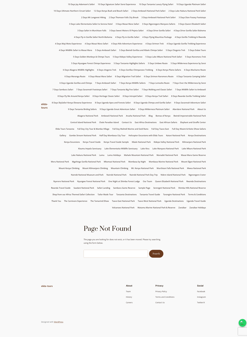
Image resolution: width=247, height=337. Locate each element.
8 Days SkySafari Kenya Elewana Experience (72, 102)
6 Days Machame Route (195, 70)
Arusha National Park (135, 115)
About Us (201, 109)
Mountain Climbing (119, 168)
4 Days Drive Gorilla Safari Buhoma (190, 30)
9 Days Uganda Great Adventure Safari (117, 109)
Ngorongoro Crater (197, 174)
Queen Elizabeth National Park (169, 181)
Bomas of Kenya (163, 115)
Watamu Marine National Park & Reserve (156, 207)
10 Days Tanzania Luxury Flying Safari (156, 4)
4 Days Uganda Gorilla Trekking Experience (186, 43)
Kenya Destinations (197, 135)
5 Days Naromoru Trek (195, 56)
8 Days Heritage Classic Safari (106, 96)
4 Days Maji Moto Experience (68, 43)
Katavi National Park (175, 135)
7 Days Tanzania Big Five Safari (124, 89)
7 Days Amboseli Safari (105, 83)
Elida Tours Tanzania (65, 129)
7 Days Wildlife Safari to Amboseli (190, 89)
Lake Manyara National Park (165, 148)
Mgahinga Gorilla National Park (86, 161)
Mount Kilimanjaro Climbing (95, 168)
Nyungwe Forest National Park (91, 181)
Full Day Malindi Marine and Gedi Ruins (130, 129)
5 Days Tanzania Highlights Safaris (129, 63)
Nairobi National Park (116, 174)
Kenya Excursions (72, 142)
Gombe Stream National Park (82, 135)
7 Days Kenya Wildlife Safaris (132, 83)
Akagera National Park (87, 115)
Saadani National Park (84, 188)
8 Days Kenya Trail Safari (156, 96)
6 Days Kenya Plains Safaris (168, 70)
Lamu (101, 155)
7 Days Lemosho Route (159, 83)
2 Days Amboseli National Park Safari (148, 11)
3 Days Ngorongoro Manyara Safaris (158, 24)
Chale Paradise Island (109, 122)
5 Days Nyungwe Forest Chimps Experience (91, 63)
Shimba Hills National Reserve (192, 188)
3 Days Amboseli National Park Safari (159, 17)
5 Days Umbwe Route (158, 63)
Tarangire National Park (174, 194)
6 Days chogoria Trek (106, 70)
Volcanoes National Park (123, 207)
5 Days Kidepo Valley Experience (127, 56)
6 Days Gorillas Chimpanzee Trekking (136, 70)
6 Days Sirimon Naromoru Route (159, 76)
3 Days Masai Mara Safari (127, 24)
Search (156, 253)
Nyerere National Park (63, 181)
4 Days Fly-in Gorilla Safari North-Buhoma (93, 37)
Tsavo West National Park (149, 201)
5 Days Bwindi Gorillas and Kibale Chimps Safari (141, 50)
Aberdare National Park (183, 109)
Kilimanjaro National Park (194, 142)
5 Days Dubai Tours (197, 50)
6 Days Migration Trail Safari (128, 76)
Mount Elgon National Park (193, 161)
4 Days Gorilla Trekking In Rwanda (190, 37)
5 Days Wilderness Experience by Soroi (188, 63)
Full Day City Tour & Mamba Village (93, 129)
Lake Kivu (145, 148)
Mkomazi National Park (114, 161)
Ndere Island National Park (173, 174)
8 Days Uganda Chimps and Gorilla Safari (152, 102)
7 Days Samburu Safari (62, 89)
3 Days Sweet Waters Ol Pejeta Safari (126, 30)
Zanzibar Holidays (197, 207)
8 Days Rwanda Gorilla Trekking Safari (188, 96)
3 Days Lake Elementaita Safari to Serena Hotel (91, 24)
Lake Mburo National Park (194, 148)
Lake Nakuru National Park (83, 155)
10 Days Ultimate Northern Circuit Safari (72, 11)
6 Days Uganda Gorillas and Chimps (76, 83)
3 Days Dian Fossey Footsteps (192, 17)
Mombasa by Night (137, 161)
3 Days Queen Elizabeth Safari (192, 24)
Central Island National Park (83, 122)
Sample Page (144, 188)
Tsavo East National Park (123, 201)
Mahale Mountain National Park (138, 155)
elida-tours (47, 286)
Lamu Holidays (114, 155)
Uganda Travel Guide (196, 201)
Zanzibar (182, 207)
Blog (151, 115)
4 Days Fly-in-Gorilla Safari (127, 37)
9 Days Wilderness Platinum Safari (154, 109)
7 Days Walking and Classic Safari (157, 89)
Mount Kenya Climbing (69, 168)
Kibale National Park (141, 142)
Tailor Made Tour (105, 194)
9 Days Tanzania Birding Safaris (82, 109)
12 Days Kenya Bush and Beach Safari (111, 11)
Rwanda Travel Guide (60, 188)
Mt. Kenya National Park (142, 168)
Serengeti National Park (164, 188)
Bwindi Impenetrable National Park (190, 115)
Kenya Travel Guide (92, 142)
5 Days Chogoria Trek (175, 50)
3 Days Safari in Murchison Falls (91, 30)
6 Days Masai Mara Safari (100, 76)
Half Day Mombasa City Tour (112, 135)
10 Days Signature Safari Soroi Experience (117, 4)
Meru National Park (60, 161)
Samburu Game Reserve (124, 188)
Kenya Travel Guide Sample (116, 142)
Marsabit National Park (167, 155)
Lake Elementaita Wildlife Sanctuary (121, 148)
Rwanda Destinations (196, 181)
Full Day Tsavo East (160, 129)
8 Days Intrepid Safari (132, 96)
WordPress (58, 322)
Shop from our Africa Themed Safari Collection (73, 194)
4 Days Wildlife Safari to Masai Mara (75, 50)
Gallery (63, 135)
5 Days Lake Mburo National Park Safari (163, 56)
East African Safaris (168, 122)
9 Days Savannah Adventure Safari (190, 102)
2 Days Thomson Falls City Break (123, 17)
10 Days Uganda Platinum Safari (191, 4)
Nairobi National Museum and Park (87, 174)
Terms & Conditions (197, 194)
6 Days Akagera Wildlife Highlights (78, 70)
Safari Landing (103, 188)
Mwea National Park (196, 168)
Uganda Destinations (174, 201)
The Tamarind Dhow (99, 201)
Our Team (147, 181)
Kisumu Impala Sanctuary (89, 148)
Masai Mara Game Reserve (193, 155)
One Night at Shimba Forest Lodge (124, 181)
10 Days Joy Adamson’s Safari (81, 4)
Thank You (56, 201)
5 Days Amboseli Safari (105, 50)
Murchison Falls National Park (170, 168)
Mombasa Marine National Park (163, 161)
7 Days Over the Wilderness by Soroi (189, 83)
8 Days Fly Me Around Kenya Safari (74, 96)
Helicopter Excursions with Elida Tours (146, 135)
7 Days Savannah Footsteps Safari (91, 89)
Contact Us (127, 122)
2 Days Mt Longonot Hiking (93, 17)
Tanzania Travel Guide (150, 194)
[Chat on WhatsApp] (242, 323)
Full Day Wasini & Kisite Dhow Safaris (189, 129)
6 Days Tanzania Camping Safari (191, 76)
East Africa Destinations (146, 122)
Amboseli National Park (112, 115)
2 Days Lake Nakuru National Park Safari (187, 11)
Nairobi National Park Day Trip (144, 174)
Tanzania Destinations (126, 194)
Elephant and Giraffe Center (193, 122)
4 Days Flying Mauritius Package (157, 37)
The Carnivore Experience (75, 201)
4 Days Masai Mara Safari (96, 43)
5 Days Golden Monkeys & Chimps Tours (91, 56)
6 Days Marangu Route (75, 76)
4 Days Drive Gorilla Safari (159, 30)
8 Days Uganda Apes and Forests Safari (113, 102)
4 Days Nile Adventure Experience (126, 43)
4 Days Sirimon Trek (154, 43)
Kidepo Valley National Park (166, 142)
